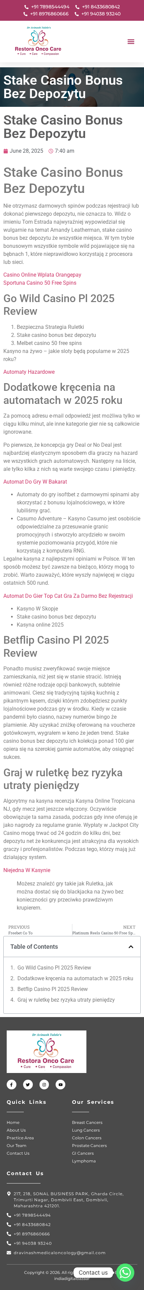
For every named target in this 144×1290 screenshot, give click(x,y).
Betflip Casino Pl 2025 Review (52, 989)
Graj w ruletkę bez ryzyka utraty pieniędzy (66, 1000)
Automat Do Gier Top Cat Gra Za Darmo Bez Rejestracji (68, 596)
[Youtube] (60, 1084)
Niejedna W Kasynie (26, 870)
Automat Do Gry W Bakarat (35, 482)
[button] (130, 41)
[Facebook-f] (11, 1084)
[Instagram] (44, 1084)
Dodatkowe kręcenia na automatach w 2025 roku (75, 978)
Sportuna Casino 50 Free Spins (39, 283)
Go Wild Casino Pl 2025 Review (54, 967)
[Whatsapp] (125, 1273)
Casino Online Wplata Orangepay (42, 275)
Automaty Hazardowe (29, 372)
